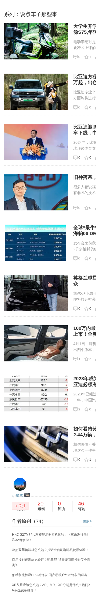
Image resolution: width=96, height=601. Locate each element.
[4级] (27, 495)
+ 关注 (20, 506)
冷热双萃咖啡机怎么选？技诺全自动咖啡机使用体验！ (50, 550)
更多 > (87, 521)
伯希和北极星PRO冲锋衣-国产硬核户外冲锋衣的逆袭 (49, 575)
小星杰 (17, 495)
